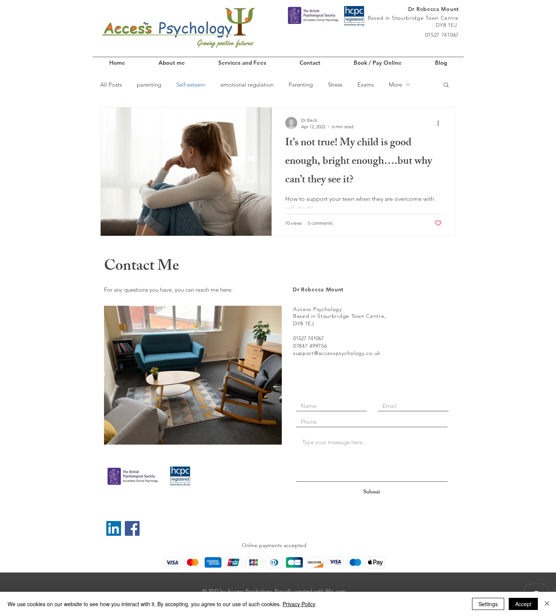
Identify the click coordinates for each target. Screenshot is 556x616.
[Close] (546, 604)
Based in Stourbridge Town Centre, (339, 316)
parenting (149, 84)
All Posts (111, 84)
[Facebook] (132, 528)
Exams (365, 84)
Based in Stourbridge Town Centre (413, 17)
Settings (488, 604)
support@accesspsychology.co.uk (337, 353)
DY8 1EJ (447, 25)
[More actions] (440, 123)
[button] (446, 85)
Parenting (301, 84)
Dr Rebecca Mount (433, 9)
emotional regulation (247, 84)
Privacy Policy (299, 604)
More (395, 84)
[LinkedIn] (113, 528)
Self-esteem (190, 84)
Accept (523, 604)
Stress (335, 84)
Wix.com (335, 591)
